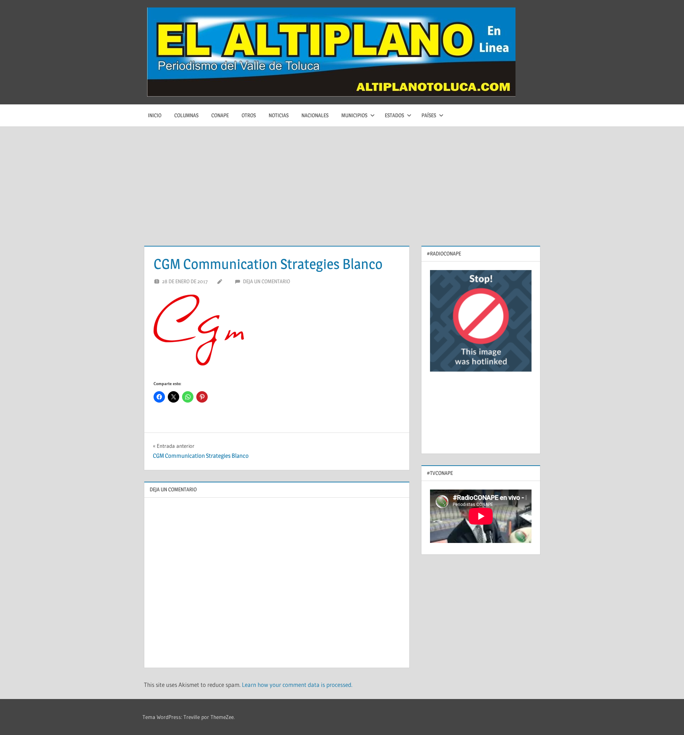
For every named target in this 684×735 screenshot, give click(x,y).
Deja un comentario (266, 281)
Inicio (154, 115)
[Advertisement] (342, 180)
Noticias (279, 115)
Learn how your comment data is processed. (297, 684)
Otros (249, 115)
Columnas (186, 115)
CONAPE (220, 115)
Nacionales (314, 115)
